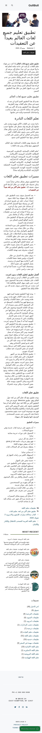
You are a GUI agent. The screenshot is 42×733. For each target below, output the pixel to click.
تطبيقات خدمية (33, 639)
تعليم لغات (13, 511)
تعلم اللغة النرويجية (23, 539)
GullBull (34, 5)
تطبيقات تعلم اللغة (28, 52)
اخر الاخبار (35, 607)
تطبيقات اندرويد (12, 539)
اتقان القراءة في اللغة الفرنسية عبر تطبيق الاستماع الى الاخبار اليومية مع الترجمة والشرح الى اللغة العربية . (16, 565)
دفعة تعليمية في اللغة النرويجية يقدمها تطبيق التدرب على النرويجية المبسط (16, 543)
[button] (12, 5)
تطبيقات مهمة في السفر (29, 643)
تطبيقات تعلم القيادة (31, 632)
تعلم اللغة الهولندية (23, 549)
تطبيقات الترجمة (32, 614)
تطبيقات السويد (33, 618)
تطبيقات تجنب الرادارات (29, 625)
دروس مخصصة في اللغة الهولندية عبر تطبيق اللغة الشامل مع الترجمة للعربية (16, 553)
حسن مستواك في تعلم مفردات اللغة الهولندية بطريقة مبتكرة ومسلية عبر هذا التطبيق (17, 589)
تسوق (36, 610)
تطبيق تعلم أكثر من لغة (27, 511)
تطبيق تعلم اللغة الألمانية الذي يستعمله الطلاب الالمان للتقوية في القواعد (17, 577)
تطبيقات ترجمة (33, 628)
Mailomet (30, 48)
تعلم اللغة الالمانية (24, 572)
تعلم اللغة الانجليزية (31, 650)
